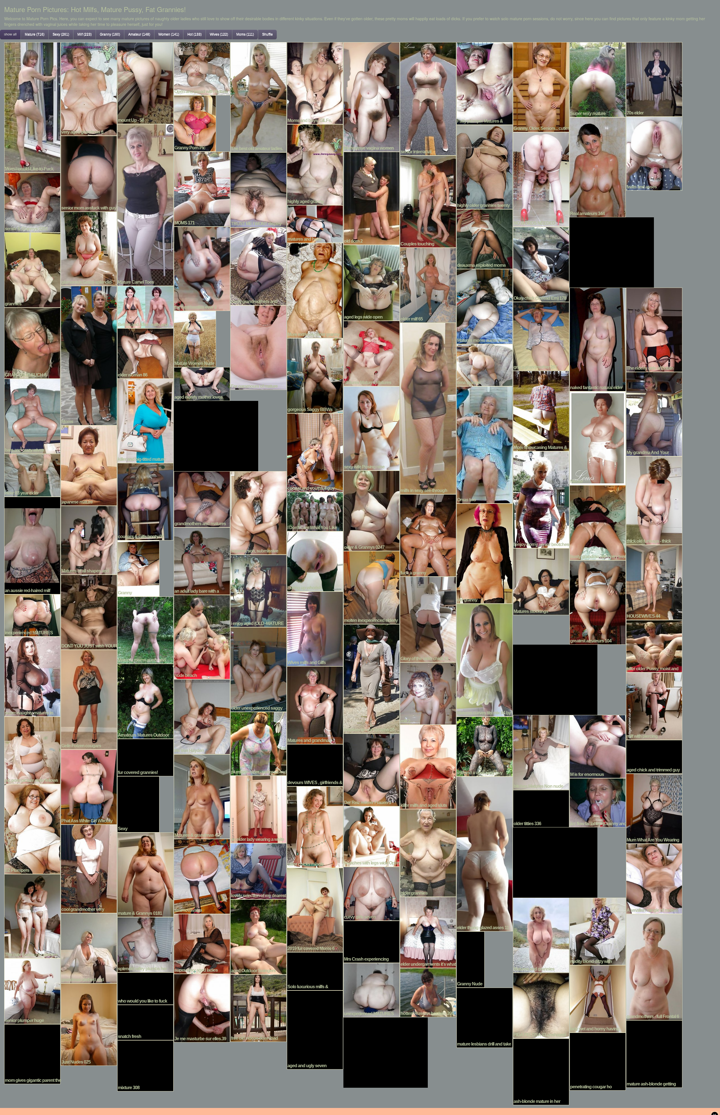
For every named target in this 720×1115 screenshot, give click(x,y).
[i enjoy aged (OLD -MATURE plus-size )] (258, 590)
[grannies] (32, 269)
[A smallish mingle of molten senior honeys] (654, 878)
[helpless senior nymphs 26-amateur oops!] (371, 678)
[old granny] (484, 553)
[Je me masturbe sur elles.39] (202, 1007)
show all (10, 34)
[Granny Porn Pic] (195, 122)
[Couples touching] (428, 201)
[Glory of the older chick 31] (428, 619)
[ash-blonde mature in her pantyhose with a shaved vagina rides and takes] (541, 1071)
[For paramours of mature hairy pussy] (258, 347)
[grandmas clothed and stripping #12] (89, 947)
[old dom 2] (371, 197)
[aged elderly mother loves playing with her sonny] (202, 383)
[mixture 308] (145, 1065)
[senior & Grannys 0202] (32, 202)
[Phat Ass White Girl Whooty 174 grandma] (89, 786)
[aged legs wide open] (371, 282)
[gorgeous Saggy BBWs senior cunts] (315, 375)
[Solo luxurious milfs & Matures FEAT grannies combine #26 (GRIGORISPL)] (315, 970)
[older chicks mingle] (315, 826)
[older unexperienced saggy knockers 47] (258, 669)
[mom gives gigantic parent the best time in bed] (32, 1053)
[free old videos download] (258, 1007)
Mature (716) (34, 34)
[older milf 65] (428, 284)
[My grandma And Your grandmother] (654, 413)
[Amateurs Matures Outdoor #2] (145, 700)
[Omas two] (484, 444)
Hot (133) (194, 34)
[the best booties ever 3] (202, 268)
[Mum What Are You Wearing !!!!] (654, 808)
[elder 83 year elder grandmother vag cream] (32, 474)
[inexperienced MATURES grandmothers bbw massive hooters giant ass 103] (32, 614)
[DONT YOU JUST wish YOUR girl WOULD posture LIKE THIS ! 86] (89, 611)
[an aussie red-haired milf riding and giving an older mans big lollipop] (32, 545)
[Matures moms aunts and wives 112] (145, 629)
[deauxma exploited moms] (484, 238)
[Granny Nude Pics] (470, 958)
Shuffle (267, 34)
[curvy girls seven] (371, 893)
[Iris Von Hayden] (202, 716)
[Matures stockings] (541, 581)
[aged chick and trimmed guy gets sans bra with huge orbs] (654, 756)
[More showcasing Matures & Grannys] (541, 410)
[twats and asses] (654, 153)
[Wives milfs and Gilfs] (315, 628)
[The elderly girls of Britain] (654, 329)
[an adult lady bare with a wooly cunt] (202, 560)
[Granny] (138, 567)
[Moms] (89, 355)
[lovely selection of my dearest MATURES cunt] (258, 870)
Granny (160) (110, 34)
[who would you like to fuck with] (145, 988)
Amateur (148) (139, 34)
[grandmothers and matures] (202, 498)
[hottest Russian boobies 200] (428, 992)
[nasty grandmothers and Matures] (258, 265)
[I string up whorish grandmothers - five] (315, 560)
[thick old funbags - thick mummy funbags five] (654, 500)
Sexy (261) (61, 34)
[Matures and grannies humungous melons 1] (541, 934)
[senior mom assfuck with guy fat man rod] (89, 173)
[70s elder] (654, 79)
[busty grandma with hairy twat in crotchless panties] (598, 522)
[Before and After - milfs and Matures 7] (145, 306)
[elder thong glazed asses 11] (484, 853)
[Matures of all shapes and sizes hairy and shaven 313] (89, 539)
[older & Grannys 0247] (371, 510)
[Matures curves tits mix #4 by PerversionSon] (484, 659)
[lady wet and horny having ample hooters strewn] (598, 998)
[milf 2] (428, 693)
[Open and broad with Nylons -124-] (202, 68)
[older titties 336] (541, 808)
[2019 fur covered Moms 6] (315, 909)
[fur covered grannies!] (145, 757)
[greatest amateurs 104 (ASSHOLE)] (598, 601)
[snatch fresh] (145, 1021)
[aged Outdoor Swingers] (258, 936)
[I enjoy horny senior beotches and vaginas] (541, 499)
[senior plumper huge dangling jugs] (32, 990)
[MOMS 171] (202, 188)
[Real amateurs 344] (598, 166)
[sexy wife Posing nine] (371, 427)
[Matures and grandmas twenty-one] (315, 704)
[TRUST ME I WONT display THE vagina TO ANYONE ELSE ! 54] (258, 189)
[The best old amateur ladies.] (258, 96)
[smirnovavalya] (202, 876)
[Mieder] (598, 437)
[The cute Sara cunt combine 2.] (32, 915)
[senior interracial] (428, 98)
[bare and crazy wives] (32, 415)
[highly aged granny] (315, 164)
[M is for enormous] (598, 746)
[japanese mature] (89, 465)
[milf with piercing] (654, 705)
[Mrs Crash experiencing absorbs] (371, 941)
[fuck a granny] (428, 535)
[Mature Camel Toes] (145, 204)
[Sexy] (138, 803)
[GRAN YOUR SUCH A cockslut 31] (32, 342)
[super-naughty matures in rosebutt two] (32, 676)
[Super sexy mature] (598, 79)
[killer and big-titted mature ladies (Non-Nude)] (145, 420)
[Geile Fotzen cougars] (89, 699)
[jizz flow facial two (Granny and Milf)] (598, 802)
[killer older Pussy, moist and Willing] (654, 645)
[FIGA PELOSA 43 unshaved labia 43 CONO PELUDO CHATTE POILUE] (541, 1005)
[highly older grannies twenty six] (484, 166)
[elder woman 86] (145, 353)
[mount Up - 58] (145, 82)
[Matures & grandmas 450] (202, 796)
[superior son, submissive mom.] (258, 512)
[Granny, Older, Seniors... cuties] (541, 86)
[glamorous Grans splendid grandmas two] (89, 248)
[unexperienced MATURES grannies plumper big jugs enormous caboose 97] (371, 989)
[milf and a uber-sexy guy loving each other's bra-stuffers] (484, 746)
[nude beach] (202, 636)
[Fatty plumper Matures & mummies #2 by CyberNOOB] (484, 82)
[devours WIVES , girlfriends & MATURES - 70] (315, 764)
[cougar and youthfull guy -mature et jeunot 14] (315, 452)
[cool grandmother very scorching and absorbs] (89, 868)
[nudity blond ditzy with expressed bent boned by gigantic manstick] (598, 930)
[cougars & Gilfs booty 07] (145, 501)
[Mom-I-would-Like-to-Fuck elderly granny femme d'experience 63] (32, 106)
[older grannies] (428, 852)
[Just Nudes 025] (89, 1024)
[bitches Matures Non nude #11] (541, 752)
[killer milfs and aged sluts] (428, 766)
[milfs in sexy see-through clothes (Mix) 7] (428, 407)
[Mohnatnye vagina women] (371, 96)
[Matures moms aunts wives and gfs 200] (484, 306)
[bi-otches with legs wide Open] (371, 836)
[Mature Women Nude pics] (195, 338)
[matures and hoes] (315, 223)
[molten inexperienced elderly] (371, 587)
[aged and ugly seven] (315, 1029)
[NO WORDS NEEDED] (541, 179)
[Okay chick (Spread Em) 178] (541, 264)
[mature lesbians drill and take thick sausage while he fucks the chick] (484, 1017)
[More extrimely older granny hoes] (315, 290)
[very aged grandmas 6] (89, 88)
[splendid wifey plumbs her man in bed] (145, 944)
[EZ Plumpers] (32, 828)
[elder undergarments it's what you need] (428, 932)
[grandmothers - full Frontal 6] (654, 966)
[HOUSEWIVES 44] (654, 581)
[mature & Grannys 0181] (145, 874)
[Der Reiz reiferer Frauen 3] (371, 769)
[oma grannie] (484, 364)
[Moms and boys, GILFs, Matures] (315, 82)
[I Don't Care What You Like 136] (315, 511)
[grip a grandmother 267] (541, 335)
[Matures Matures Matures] (371, 353)
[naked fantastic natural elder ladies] (598, 339)
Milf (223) (84, 34)
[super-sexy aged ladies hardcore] (202, 943)
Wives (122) (219, 34)
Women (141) (168, 34)
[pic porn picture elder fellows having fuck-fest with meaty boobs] (32, 749)
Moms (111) (245, 34)
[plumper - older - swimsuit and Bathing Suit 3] (258, 743)
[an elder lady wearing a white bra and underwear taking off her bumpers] (258, 808)
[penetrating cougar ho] (598, 1061)
